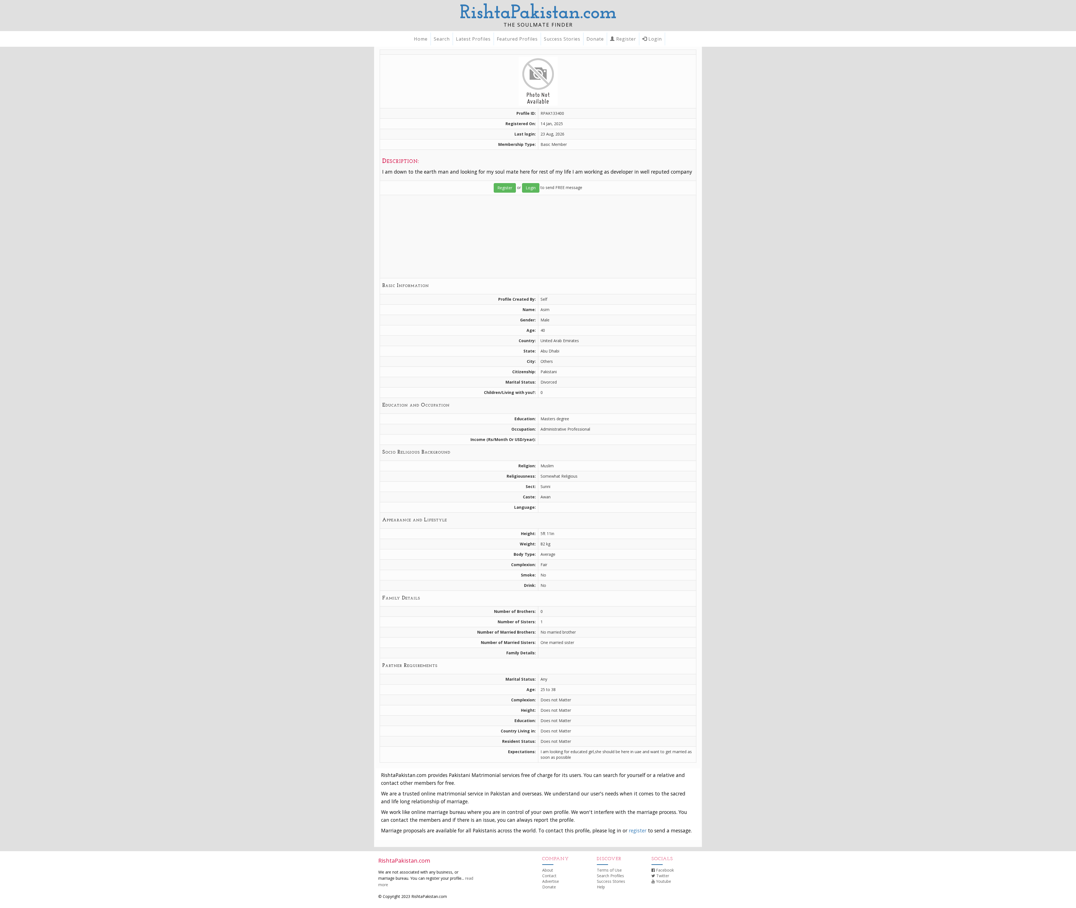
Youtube (663, 881)
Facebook (664, 870)
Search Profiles (610, 875)
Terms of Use (609, 870)
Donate (595, 39)
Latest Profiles (473, 39)
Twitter (662, 875)
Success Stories (562, 39)
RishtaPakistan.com (538, 13)
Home (421, 39)
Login (654, 39)
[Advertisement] (538, 236)
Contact (549, 875)
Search (442, 39)
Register (625, 39)
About (547, 870)
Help (601, 887)
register (637, 830)
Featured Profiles (517, 39)
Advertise (550, 881)
